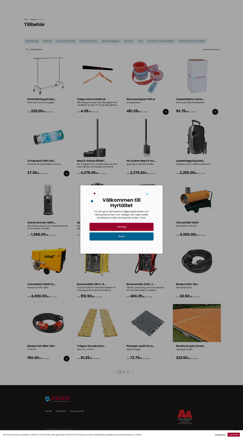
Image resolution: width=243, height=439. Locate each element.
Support (88, 6)
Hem (26, 19)
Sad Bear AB (69, 429)
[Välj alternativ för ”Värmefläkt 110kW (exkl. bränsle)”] (66, 299)
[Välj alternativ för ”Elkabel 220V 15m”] (215, 299)
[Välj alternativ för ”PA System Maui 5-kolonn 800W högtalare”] (165, 176)
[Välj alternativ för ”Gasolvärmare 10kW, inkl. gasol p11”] (66, 237)
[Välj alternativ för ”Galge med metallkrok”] (116, 114)
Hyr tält (48, 411)
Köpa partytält (77, 411)
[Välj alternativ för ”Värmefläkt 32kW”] (215, 237)
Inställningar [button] (220, 435)
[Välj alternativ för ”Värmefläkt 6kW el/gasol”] (165, 237)
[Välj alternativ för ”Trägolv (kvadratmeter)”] (116, 361)
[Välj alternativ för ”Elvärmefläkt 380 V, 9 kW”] (116, 299)
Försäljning (59, 6)
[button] (165, 114)
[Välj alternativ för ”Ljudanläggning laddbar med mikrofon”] (215, 176)
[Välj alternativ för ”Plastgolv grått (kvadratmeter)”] (165, 361)
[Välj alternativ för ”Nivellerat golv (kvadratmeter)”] (215, 361)
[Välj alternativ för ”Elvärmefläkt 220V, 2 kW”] (165, 299)
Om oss (74, 6)
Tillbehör (33, 19)
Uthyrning (43, 6)
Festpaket (61, 411)
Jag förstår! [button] (233, 434)
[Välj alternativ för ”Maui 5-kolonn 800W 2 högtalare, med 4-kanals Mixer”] (116, 176)
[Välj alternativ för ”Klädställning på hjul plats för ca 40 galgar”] (66, 114)
